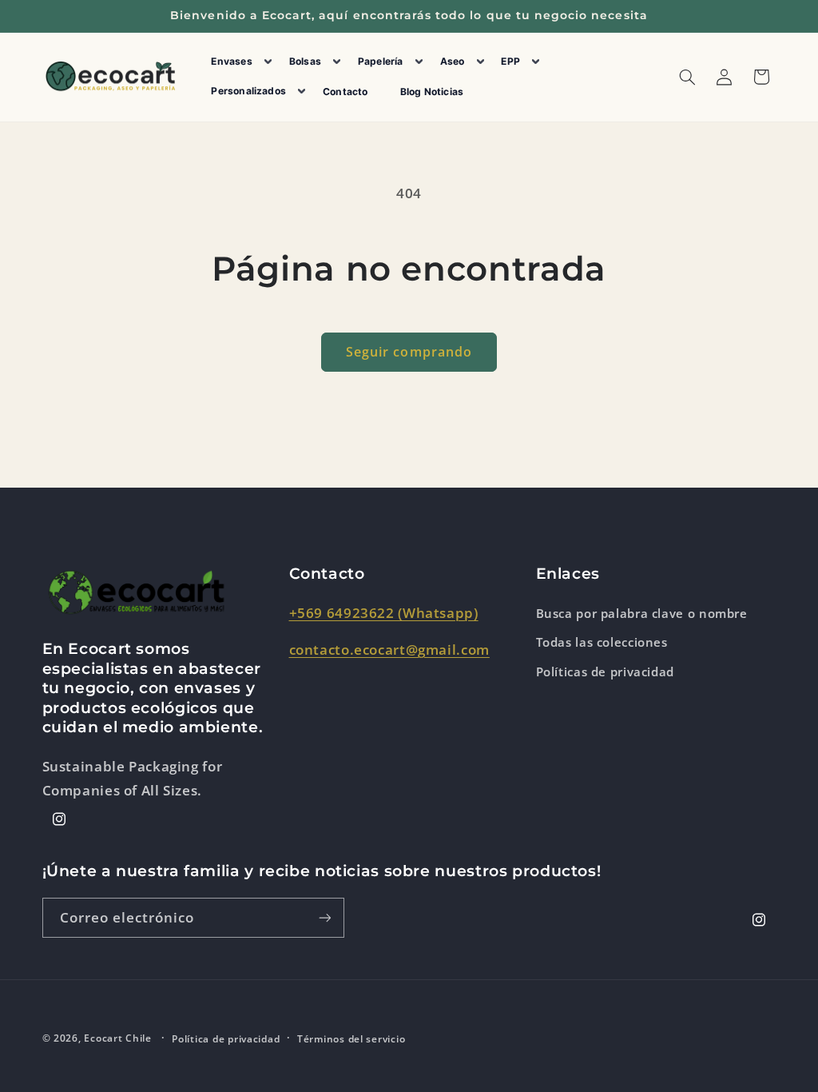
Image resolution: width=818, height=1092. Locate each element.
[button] (238, 62)
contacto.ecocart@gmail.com (389, 649)
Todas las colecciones (602, 642)
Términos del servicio (351, 1039)
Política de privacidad (226, 1039)
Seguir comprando (409, 352)
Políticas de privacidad (605, 672)
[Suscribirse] (324, 917)
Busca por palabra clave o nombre (642, 613)
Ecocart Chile (118, 1038)
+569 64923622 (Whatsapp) (383, 613)
